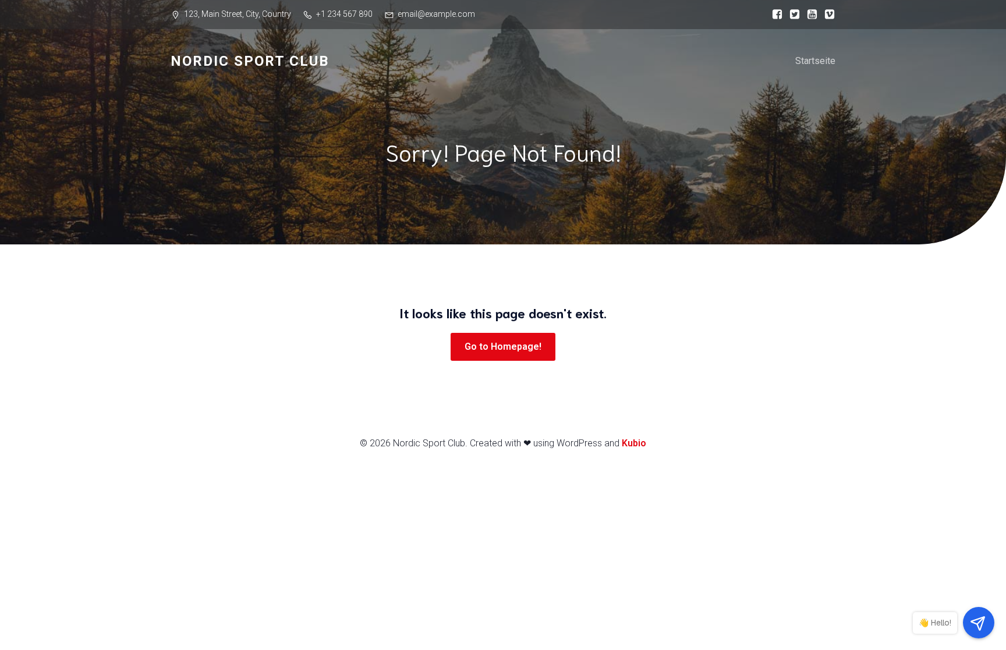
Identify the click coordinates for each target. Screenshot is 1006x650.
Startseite (815, 60)
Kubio (634, 443)
